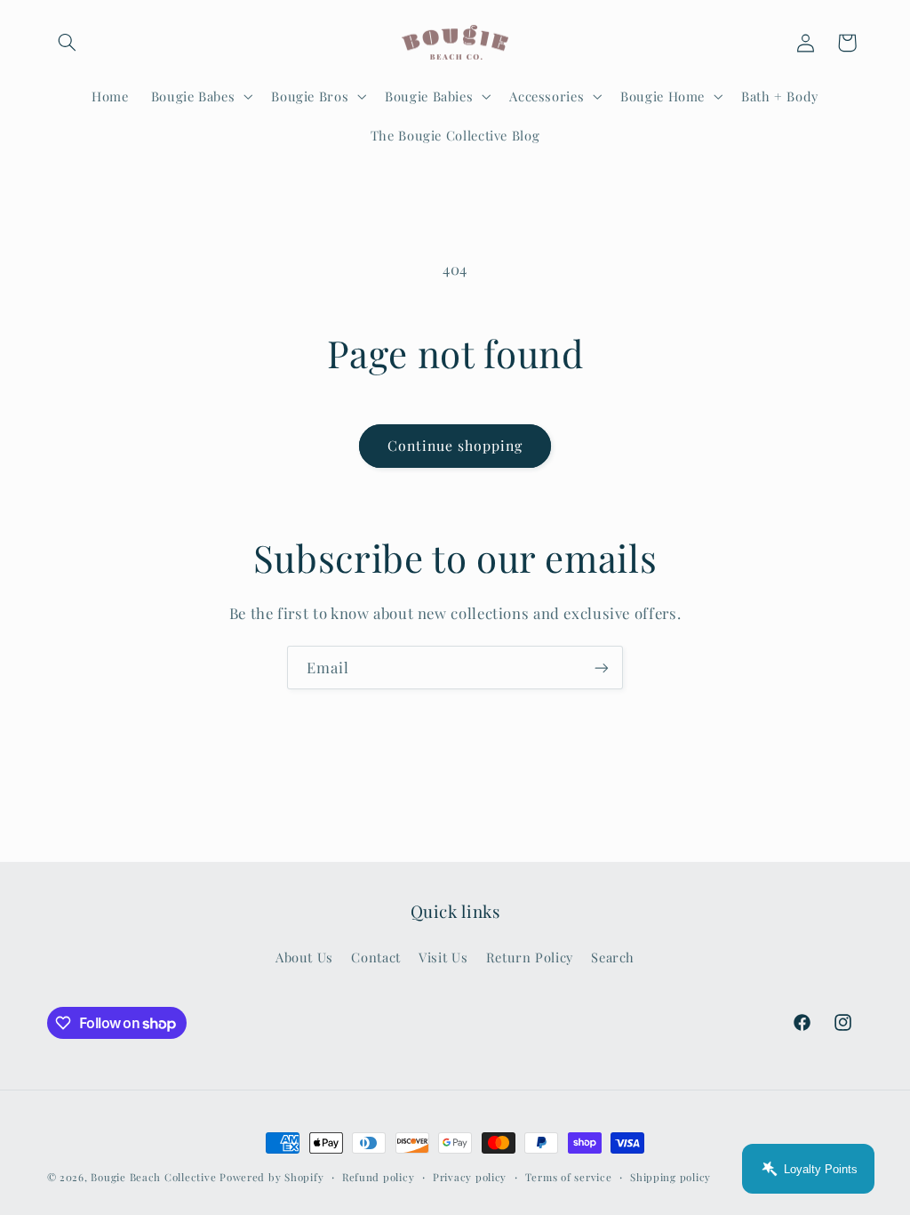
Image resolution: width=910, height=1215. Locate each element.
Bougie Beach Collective (153, 1177)
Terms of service (568, 1177)
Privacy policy (470, 1177)
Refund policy (378, 1177)
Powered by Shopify (271, 1177)
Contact (375, 957)
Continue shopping (455, 445)
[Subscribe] (601, 667)
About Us (304, 957)
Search (613, 957)
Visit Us (443, 957)
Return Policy (529, 957)
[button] (67, 42)
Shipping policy (670, 1177)
